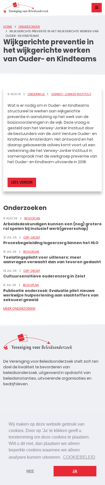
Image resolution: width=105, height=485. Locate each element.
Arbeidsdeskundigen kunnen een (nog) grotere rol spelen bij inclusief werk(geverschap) (52, 226)
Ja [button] (74, 471)
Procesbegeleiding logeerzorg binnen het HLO (51, 242)
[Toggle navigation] (97, 7)
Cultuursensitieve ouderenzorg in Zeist (44, 276)
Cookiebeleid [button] (79, 457)
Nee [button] (30, 471)
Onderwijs (36, 94)
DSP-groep (31, 237)
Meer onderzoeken (19, 308)
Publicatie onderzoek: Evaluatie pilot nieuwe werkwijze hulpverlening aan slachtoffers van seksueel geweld (51, 295)
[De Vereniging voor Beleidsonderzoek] (25, 7)
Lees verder (22, 182)
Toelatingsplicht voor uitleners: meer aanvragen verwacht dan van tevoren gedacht (52, 260)
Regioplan (32, 218)
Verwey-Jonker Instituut (71, 94)
